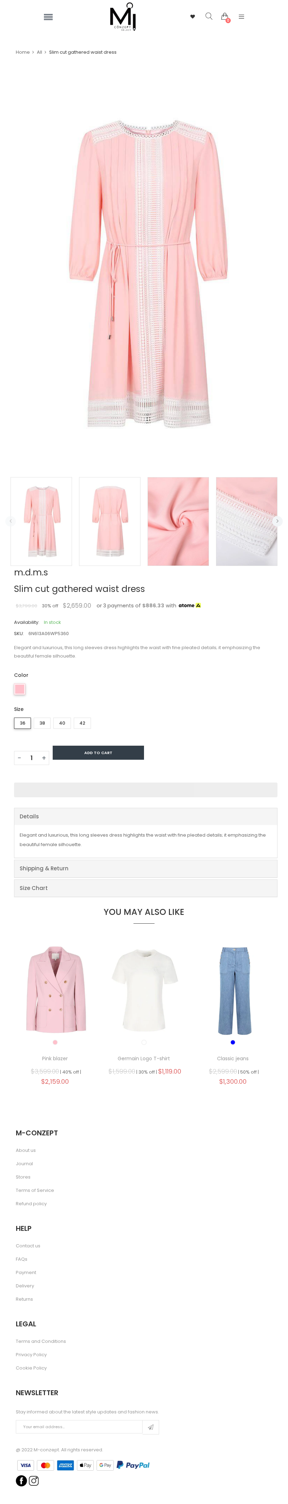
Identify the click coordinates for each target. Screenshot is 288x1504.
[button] (145, 790)
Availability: (26, 622)
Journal (24, 1164)
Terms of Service (35, 1190)
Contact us (28, 1246)
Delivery (25, 1286)
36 (22, 723)
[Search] (203, 16)
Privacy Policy (31, 1355)
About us (26, 1150)
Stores (23, 1177)
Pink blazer (55, 1058)
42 (82, 723)
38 (42, 723)
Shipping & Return (44, 868)
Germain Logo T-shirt (144, 1058)
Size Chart (34, 888)
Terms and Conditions (41, 1341)
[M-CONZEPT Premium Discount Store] (123, 16)
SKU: (19, 633)
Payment (26, 1272)
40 (62, 723)
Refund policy (31, 1204)
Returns (24, 1299)
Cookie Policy (31, 1368)
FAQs (21, 1259)
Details (29, 816)
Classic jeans (233, 1058)
